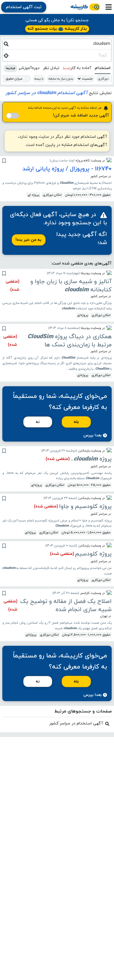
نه (38, 422)
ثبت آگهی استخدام (24, 7)
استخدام (102, 68)
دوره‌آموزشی (28, 68)
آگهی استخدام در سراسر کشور (76, 723)
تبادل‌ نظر (51, 68)
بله (76, 422)
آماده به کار (77, 68)
